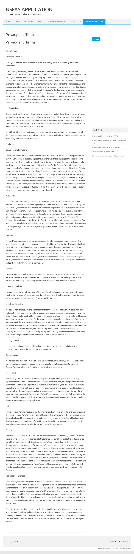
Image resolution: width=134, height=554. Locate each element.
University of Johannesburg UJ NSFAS (106, 147)
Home (8, 21)
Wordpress (126, 549)
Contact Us (76, 21)
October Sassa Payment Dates (103, 152)
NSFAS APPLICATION (29, 9)
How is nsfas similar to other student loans (108, 156)
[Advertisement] (111, 84)
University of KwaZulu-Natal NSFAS (105, 136)
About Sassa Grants (24, 21)
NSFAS (40, 21)
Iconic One (102, 549)
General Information (57, 21)
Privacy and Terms (94, 21)
